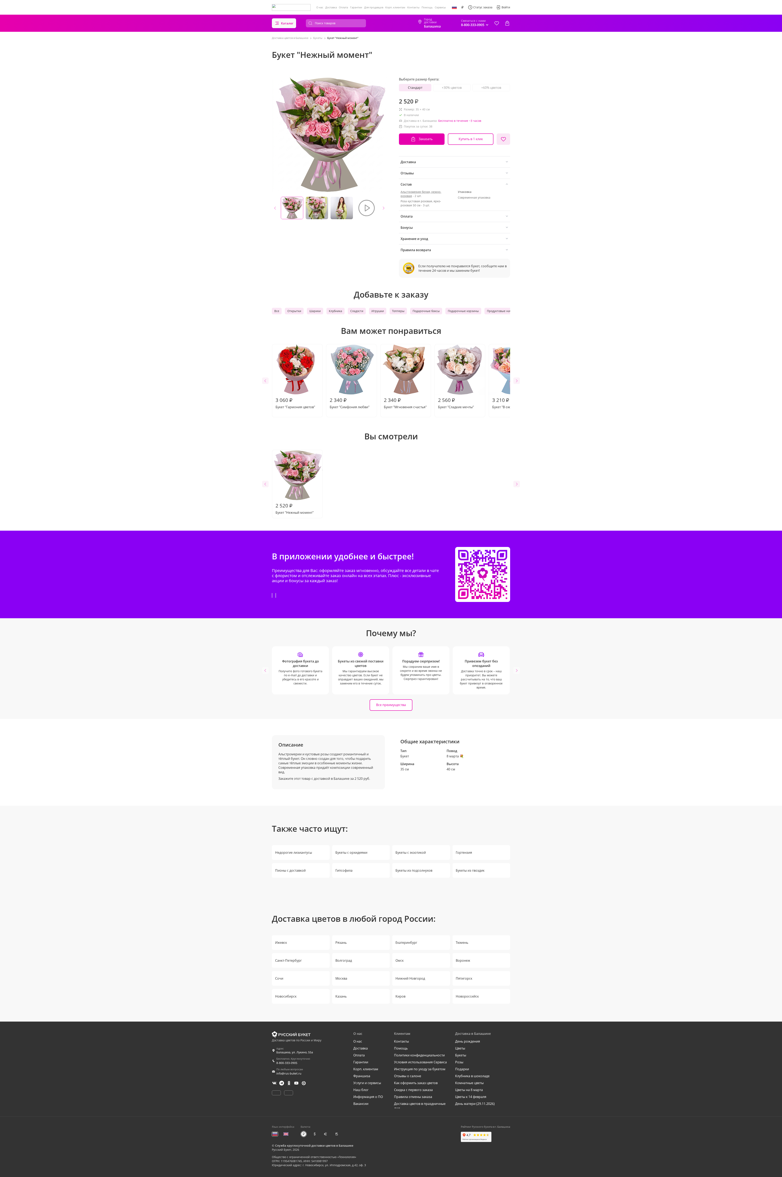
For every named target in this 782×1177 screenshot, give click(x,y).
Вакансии (360, 1103)
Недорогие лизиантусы (293, 852)
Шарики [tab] (315, 311)
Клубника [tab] (335, 311)
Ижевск (281, 942)
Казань (341, 996)
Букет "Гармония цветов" (295, 403)
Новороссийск (467, 996)
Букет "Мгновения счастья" (405, 403)
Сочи (279, 978)
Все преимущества (391, 705)
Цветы (460, 1048)
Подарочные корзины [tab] (463, 311)
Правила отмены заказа (413, 1096)
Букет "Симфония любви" (349, 403)
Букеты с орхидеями (351, 852)
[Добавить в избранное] (503, 139)
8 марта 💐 (455, 756)
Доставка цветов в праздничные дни (420, 1105)
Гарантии (356, 7)
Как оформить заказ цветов (416, 1083)
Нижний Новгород (410, 978)
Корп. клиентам (395, 7)
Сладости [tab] (356, 311)
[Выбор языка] (454, 7)
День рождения (467, 1041)
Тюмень (462, 942)
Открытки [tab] (294, 311)
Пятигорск (464, 978)
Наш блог (361, 1090)
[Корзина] (507, 23)
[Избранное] (497, 23)
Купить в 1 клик (471, 139)
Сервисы (440, 7)
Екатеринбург (406, 942)
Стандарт (415, 87)
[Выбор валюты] (462, 7)
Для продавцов (373, 7)
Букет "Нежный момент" (295, 508)
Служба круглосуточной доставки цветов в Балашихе (314, 1145)
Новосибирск (286, 996)
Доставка (331, 7)
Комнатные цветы (469, 1083)
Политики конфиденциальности (419, 1055)
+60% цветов (491, 87)
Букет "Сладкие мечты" (456, 403)
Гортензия (464, 852)
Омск (399, 960)
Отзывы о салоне (407, 1076)
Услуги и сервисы (367, 1083)
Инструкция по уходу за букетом (419, 1069)
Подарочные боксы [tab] (426, 311)
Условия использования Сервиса (420, 1062)
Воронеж (463, 960)
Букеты (460, 1055)
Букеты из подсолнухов (413, 870)
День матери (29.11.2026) (475, 1103)
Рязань (341, 942)
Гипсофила (344, 870)
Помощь (427, 7)
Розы (459, 1062)
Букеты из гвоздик (470, 870)
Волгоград (343, 960)
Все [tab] (276, 311)
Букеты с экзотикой (410, 852)
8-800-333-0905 (286, 1063)
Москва (341, 978)
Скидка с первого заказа (413, 1090)
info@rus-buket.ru (288, 1073)
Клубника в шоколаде (472, 1076)
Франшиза (361, 1076)
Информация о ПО (368, 1096)
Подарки (462, 1069)
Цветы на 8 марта (469, 1090)
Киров (400, 996)
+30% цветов (452, 87)
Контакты (413, 7)
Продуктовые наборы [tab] (502, 311)
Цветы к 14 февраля (470, 1096)
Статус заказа (482, 7)
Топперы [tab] (398, 311)
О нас (319, 7)
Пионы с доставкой (290, 870)
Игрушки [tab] (377, 311)
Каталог (287, 23)
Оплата (343, 7)
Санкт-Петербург (288, 960)
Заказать (426, 139)
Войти (506, 7)
